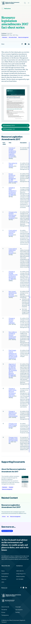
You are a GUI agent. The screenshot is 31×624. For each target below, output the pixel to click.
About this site (5, 606)
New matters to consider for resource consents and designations (13, 335)
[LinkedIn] (29, 44)
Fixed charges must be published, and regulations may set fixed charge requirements (13, 354)
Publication (4, 37)
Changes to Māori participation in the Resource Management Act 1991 (12, 191)
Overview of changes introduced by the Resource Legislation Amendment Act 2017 (12, 152)
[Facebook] (22, 44)
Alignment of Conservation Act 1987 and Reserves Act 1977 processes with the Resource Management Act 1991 (13, 370)
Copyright (18, 606)
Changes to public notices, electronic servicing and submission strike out (12, 392)
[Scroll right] (30, 297)
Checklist (11, 487)
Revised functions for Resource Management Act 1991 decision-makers (13, 177)
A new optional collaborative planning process (13, 251)
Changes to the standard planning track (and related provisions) (13, 215)
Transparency (5, 615)
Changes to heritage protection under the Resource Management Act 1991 (13, 275)
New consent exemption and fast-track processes (13, 294)
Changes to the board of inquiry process (13, 425)
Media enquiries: (20, 576)
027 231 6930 (19, 579)
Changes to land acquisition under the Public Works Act (13, 440)
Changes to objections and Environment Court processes (13, 414)
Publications (4, 576)
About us (3, 579)
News (3, 571)
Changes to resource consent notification (12, 320)
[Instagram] (25, 44)
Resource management (23, 37)
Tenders (17, 612)
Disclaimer (4, 609)
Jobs (2, 582)
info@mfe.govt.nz (21, 573)
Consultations (5, 573)
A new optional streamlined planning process (13, 233)
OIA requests (18, 609)
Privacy (3, 612)
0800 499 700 (20, 571)
